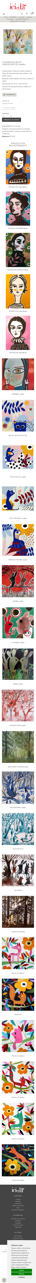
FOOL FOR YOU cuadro (18, 477)
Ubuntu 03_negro (18, 1180)
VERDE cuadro (18, 684)
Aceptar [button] (21, 1270)
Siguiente (33, 42)
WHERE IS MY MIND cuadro (18, 560)
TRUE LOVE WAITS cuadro (18, 518)
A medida (18, 1220)
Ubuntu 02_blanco (18, 1097)
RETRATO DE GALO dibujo (18, 187)
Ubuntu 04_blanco (18, 973)
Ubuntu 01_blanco (18, 1056)
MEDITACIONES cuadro (18, 807)
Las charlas (18, 890)
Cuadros (18, 1199)
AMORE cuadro (18, 601)
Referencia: (5, 136)
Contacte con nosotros (18, 1218)
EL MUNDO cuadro (18, 642)
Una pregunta (9, 95)
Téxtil (18, 1207)
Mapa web (18, 1227)
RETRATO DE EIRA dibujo (18, 353)
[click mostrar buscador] (22, 14)
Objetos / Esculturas (18, 1205)
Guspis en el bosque (18, 931)
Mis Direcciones (18, 1238)
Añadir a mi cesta (11, 119)
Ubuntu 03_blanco (18, 1139)
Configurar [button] (21, 1277)
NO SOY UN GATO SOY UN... (18, 435)
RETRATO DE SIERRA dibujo (18, 228)
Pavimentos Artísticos (18, 1209)
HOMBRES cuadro (18, 394)
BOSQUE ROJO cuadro (18, 725)
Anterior (2, 42)
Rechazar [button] (21, 1273)
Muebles (18, 1201)
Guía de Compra (18, 1225)
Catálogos (18, 1223)
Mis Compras (18, 1236)
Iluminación (18, 1203)
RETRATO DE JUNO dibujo (18, 311)
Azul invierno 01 (18, 849)
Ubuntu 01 (18, 1014)
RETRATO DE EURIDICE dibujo (18, 270)
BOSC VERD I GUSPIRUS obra (18, 767)
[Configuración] (26, 14)
